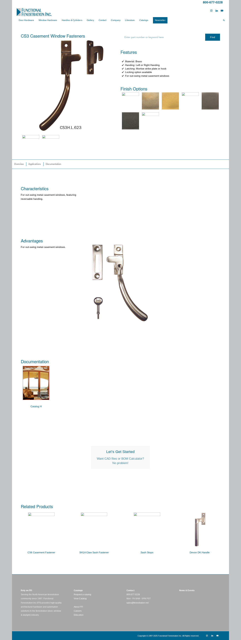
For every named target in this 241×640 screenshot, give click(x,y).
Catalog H (36, 406)
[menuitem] (26, 20)
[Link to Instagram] (211, 10)
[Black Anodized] (130, 121)
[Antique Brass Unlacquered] (150, 101)
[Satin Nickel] (190, 101)
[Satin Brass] (170, 101)
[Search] (223, 20)
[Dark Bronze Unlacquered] (210, 101)
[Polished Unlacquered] (150, 121)
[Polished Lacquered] (130, 101)
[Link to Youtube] (222, 10)
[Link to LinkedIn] (216, 10)
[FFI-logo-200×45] (34, 10)
